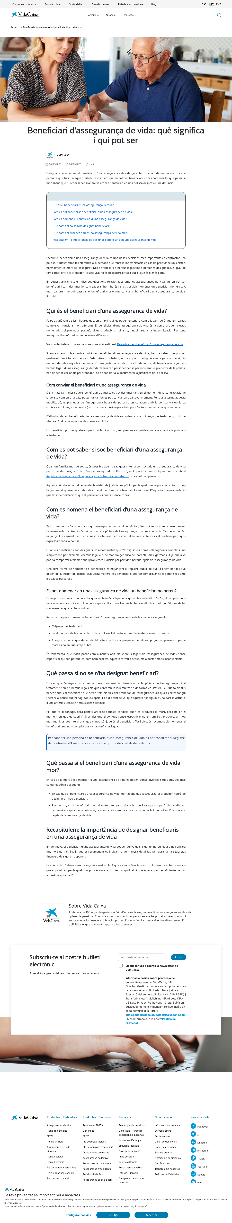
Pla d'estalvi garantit (58, 1178)
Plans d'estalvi (55, 1156)
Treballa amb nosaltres (130, 4)
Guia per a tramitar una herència (131, 1180)
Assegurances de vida (59, 1125)
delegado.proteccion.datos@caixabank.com (156, 1014)
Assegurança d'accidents (97, 1168)
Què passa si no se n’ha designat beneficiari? (81, 226)
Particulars (93, 14)
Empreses (128, 14)
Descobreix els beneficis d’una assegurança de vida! (150, 344)
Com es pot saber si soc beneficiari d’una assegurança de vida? (92, 212)
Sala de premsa (100, 4)
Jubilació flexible (128, 1162)
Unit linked (88, 1130)
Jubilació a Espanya (130, 1140)
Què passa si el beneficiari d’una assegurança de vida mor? (90, 233)
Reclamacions (162, 1136)
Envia (178, 957)
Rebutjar (113, 1215)
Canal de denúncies (166, 1141)
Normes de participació (168, 1157)
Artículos (15, 27)
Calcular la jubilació (129, 1151)
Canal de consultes (165, 1147)
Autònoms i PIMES (93, 1125)
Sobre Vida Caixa (87, 905)
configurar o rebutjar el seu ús (52, 1206)
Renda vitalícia (55, 1141)
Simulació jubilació (129, 1145)
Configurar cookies (78, 1215)
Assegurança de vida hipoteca (58, 1149)
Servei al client (52, 4)
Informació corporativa (23, 4)
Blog (153, 4)
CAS (204, 4)
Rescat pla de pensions (132, 1125)
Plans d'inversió (55, 1162)
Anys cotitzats (127, 1156)
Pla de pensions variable (60, 1172)
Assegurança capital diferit (97, 1179)
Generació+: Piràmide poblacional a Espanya (131, 1132)
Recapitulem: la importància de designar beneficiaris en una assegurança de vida (104, 240)
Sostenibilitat (76, 4)
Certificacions (162, 1163)
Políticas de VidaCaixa (167, 1174)
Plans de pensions (57, 1130)
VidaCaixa (63, 155)
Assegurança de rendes (96, 1152)
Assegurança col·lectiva (96, 1157)
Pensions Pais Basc (93, 1174)
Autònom (110, 14)
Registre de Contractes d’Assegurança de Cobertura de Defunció (87, 476)
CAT (211, 4)
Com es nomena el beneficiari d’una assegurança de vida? (89, 219)
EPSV (50, 1136)
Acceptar (151, 1215)
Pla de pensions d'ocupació (98, 1147)
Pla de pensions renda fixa (61, 1167)
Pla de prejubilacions (94, 1141)
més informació (25, 1206)
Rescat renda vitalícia (130, 1167)
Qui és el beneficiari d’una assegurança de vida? (83, 205)
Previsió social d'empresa (97, 1163)
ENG (218, 4)
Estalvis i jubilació (128, 1172)
